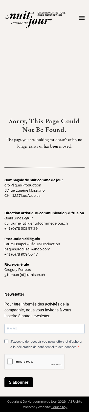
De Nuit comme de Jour (40, 401)
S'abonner (18, 382)
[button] (82, 18)
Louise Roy (59, 407)
